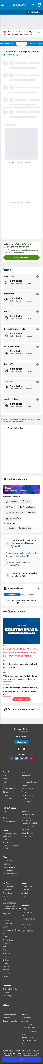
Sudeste (6, 937)
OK (22, 1059)
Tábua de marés (28, 833)
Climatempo (21, 742)
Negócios (6, 914)
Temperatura (13, 501)
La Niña (6, 966)
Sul (4, 934)
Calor (5, 957)
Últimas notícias (9, 886)
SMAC (24, 909)
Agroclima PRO (27, 912)
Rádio (24, 896)
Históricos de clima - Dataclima (11, 835)
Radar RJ (6, 864)
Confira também (9, 1014)
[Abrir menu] (2, 5)
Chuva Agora (26, 528)
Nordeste (6, 943)
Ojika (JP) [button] (12, 54)
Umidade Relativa (29, 507)
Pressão (11, 507)
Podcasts (6, 842)
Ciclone (6, 960)
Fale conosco (27, 1024)
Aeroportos (12, 594)
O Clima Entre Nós (10, 989)
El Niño (5, 963)
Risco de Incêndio (15, 518)
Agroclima (7, 890)
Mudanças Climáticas (11, 930)
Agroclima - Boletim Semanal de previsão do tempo (12, 908)
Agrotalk (6, 992)
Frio (4, 950)
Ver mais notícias (21, 699)
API (23, 916)
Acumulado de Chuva (16, 512)
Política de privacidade (30, 1055)
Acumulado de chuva (30, 782)
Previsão (6, 772)
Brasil (5, 775)
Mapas (24, 772)
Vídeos (6, 1005)
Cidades (31, 594)
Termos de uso (27, 1037)
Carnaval (6, 976)
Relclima (6, 839)
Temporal (6, 953)
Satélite (11, 528)
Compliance (26, 1018)
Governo (6, 927)
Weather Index (27, 931)
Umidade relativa (28, 789)
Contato (25, 1014)
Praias (5, 795)
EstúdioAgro (8, 996)
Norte (5, 947)
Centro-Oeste (8, 940)
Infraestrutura (8, 924)
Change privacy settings (30, 1031)
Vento (34, 512)
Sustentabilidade (9, 903)
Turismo (6, 970)
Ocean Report (27, 924)
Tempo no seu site (10, 1021)
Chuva (28, 501)
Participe (6, 1018)
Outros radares (9, 867)
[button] (33, 5)
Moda (5, 917)
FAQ (23, 1034)
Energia (6, 920)
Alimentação (8, 893)
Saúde (5, 896)
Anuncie (25, 1021)
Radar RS (6, 973)
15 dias (21, 44)
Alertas (5, 900)
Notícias (6, 883)
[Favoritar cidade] (20, 55)
